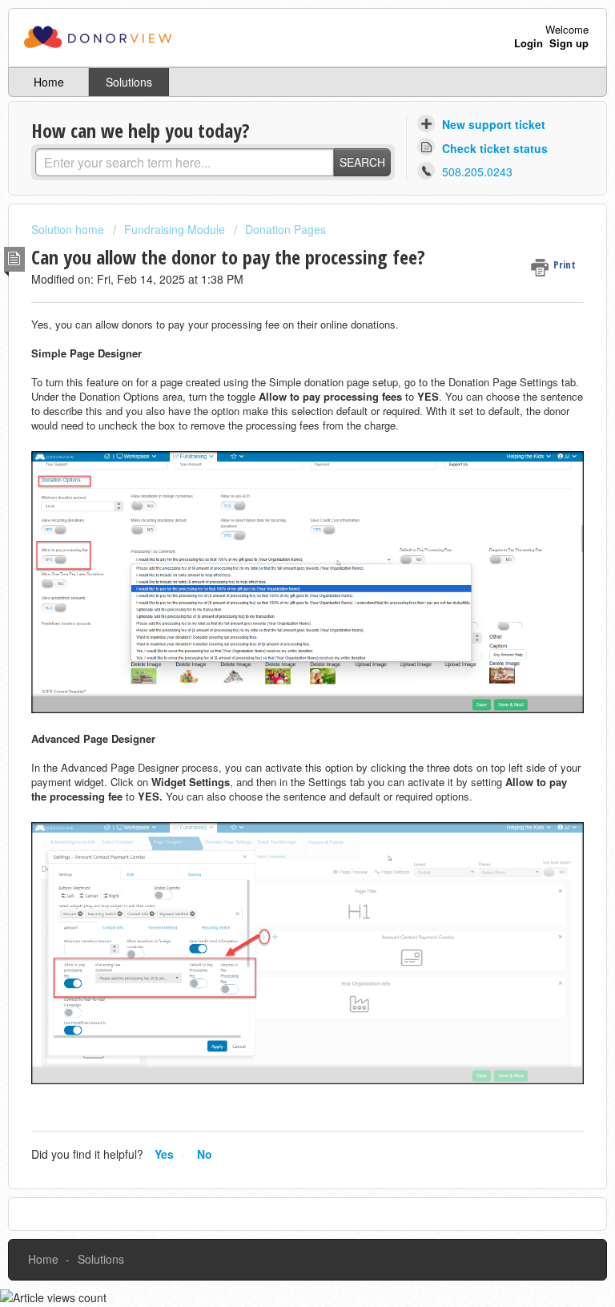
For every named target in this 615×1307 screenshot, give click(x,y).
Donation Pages (285, 229)
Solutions (129, 82)
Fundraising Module (174, 229)
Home (49, 82)
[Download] (278, 651)
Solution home (69, 229)
